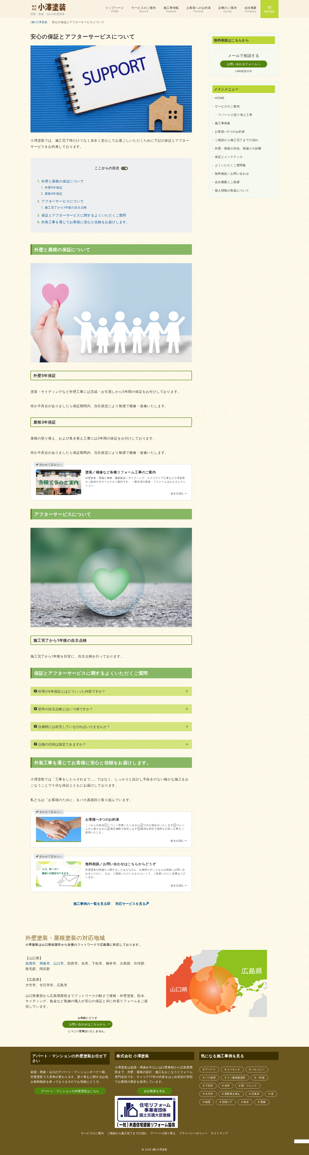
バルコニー (258, 1069)
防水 (246, 1102)
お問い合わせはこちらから (87, 1024)
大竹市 (209, 1093)
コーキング (233, 1069)
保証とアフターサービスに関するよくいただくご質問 (83, 215)
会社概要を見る (154, 1091)
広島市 (255, 1093)
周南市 (45, 963)
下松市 (209, 1085)
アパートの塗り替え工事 (235, 114)
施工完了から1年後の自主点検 (66, 207)
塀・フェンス (249, 1085)
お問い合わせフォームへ (243, 64)
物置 (207, 1102)
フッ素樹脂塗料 (236, 1077)
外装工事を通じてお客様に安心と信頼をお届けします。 (85, 222)
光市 (227, 1085)
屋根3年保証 (53, 193)
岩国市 (30, 963)
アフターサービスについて (62, 201)
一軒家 (261, 1077)
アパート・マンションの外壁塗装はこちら (70, 1091)
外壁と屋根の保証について (62, 181)
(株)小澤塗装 (159, 1149)
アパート (210, 1069)
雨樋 (263, 1102)
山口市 (58, 963)
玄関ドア (227, 1102)
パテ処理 (210, 1077)
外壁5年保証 (53, 187)
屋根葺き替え (232, 1093)
